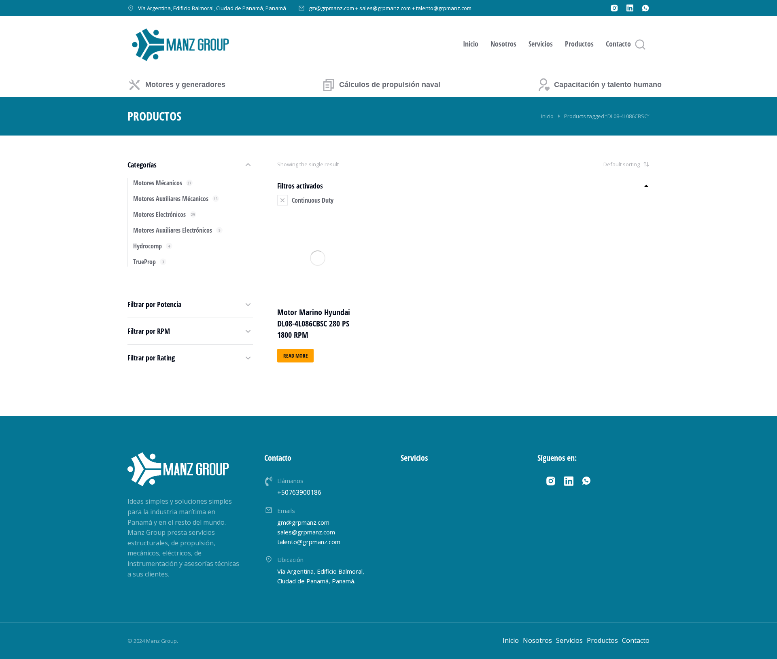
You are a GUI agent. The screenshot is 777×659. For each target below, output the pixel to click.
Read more (295, 355)
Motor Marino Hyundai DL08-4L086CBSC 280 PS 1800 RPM (313, 323)
